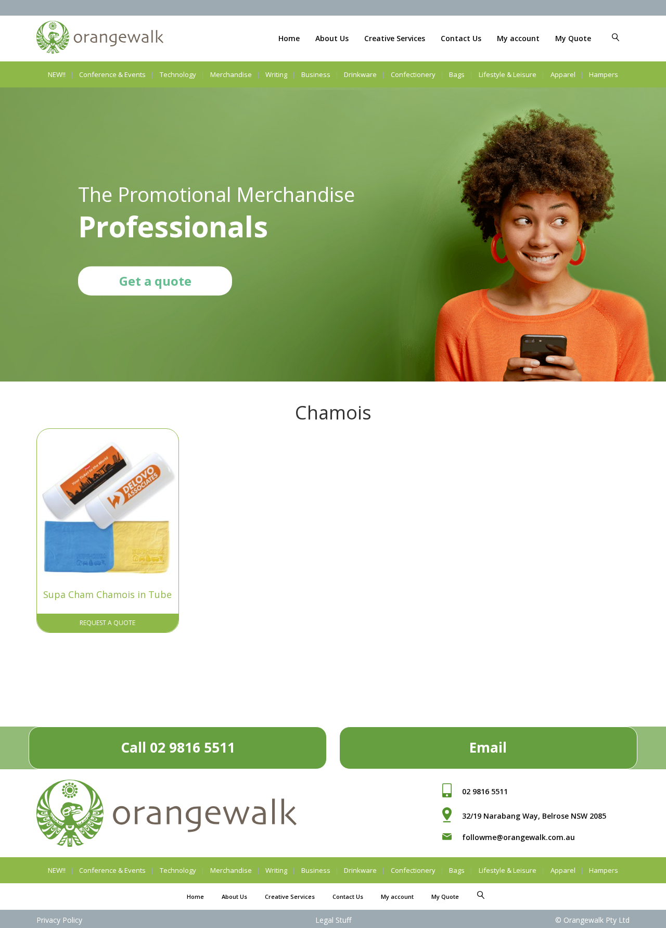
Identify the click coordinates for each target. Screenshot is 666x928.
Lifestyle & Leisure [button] (507, 74)
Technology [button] (178, 74)
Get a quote (155, 280)
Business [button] (315, 74)
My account (518, 38)
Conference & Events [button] (112, 74)
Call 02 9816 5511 (178, 747)
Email (488, 747)
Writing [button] (276, 74)
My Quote (573, 38)
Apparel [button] (562, 74)
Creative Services (394, 38)
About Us (332, 38)
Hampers (603, 74)
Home (289, 38)
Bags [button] (457, 74)
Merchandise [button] (231, 74)
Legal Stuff (333, 920)
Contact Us (461, 38)
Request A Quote (107, 622)
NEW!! (57, 74)
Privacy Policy (59, 920)
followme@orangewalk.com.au (518, 837)
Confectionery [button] (413, 74)
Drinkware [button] (360, 74)
